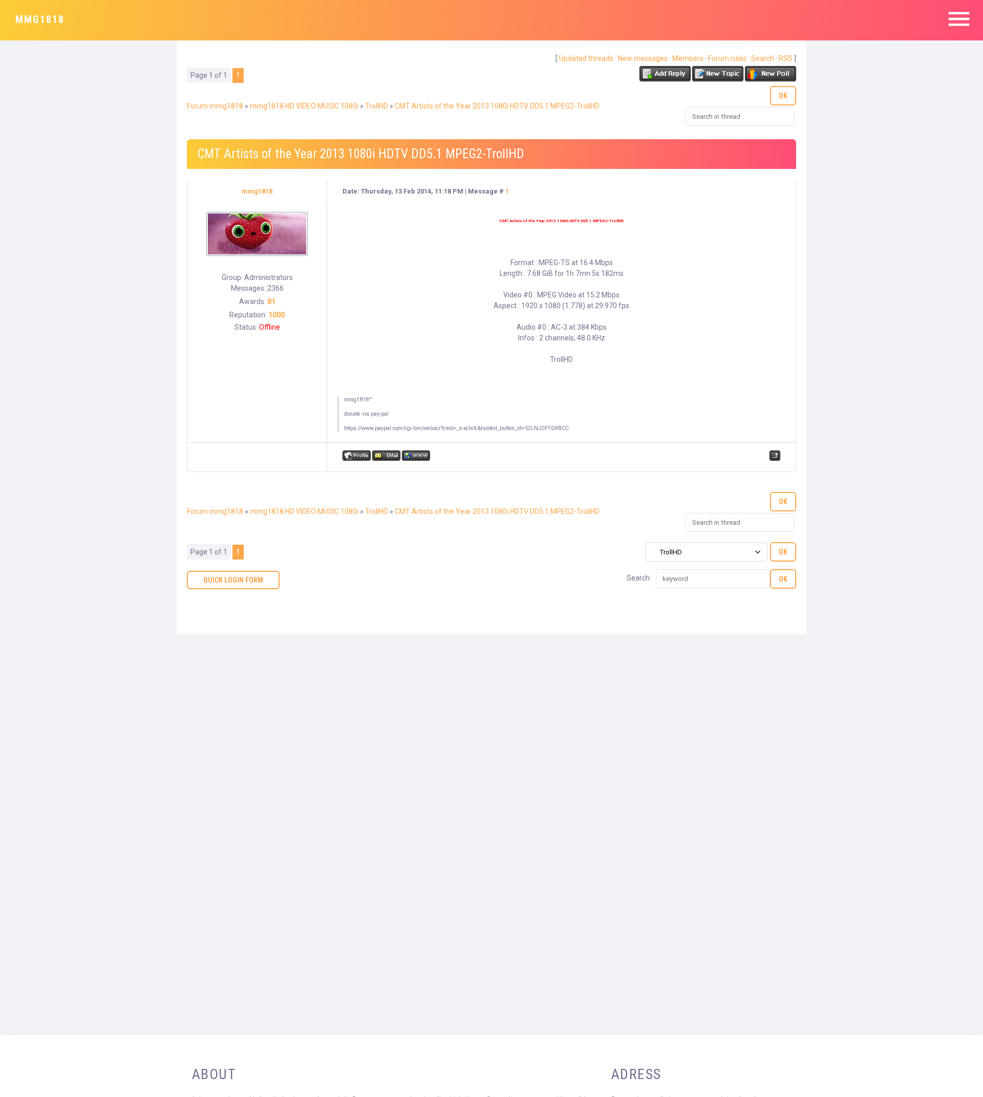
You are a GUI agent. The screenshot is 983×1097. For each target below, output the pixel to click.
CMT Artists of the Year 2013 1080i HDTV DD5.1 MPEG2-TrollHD (497, 106)
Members (687, 58)
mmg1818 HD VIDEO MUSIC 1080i (304, 106)
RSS (786, 58)
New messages (643, 58)
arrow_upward (960, 1074)
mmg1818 (40, 19)
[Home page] (416, 455)
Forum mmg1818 (215, 106)
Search (762, 58)
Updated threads (586, 58)
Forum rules (727, 58)
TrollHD (376, 106)
